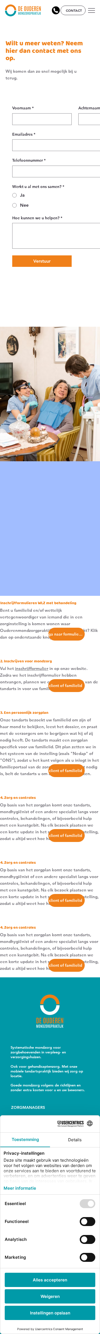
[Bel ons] (56, 10)
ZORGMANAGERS (28, 1107)
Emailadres (23, 134)
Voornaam (23, 107)
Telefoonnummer (29, 160)
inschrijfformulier (31, 668)
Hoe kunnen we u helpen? (37, 217)
